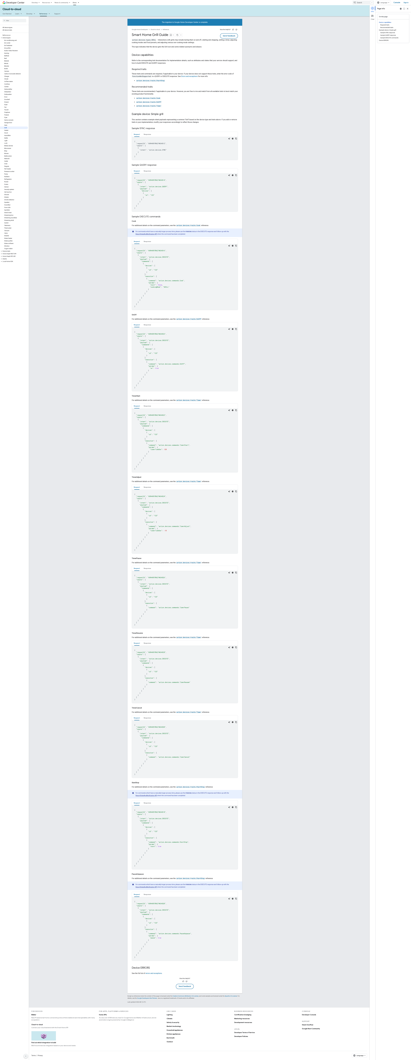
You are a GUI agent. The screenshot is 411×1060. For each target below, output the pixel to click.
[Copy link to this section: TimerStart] (143, 396)
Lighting (170, 1015)
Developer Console (309, 1015)
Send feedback (229, 36)
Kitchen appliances (173, 1034)
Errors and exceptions (189, 76)
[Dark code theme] (232, 138)
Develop (35, 3)
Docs (75, 3)
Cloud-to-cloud (12, 9)
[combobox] (363, 2)
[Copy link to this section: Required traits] (148, 69)
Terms (33, 1055)
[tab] (137, 134)
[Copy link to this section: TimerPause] (144, 558)
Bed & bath (170, 1038)
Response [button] (147, 134)
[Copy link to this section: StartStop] (142, 782)
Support (57, 14)
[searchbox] (14, 20)
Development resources (243, 1022)
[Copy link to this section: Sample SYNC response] (157, 128)
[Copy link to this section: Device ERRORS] (152, 968)
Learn (17, 14)
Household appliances (175, 1030)
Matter (33, 1015)
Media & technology (174, 1026)
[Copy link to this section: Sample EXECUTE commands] (162, 217)
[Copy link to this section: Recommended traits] (155, 87)
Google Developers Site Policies (147, 998)
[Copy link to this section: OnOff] (139, 315)
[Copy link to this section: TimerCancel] (144, 708)
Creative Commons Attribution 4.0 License (185, 996)
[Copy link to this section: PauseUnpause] (146, 874)
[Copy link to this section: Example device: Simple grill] (165, 114)
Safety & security (173, 1022)
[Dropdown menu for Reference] (49, 13)
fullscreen (404, 8)
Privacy (40, 1055)
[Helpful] (233, 29)
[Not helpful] (236, 29)
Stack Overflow (307, 1025)
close (407, 8)
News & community (61, 3)
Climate (169, 1019)
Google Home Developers (140, 29)
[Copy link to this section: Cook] (138, 221)
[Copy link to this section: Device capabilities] (155, 55)
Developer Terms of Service (244, 1032)
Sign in (406, 2)
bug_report (400, 8)
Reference (43, 14)
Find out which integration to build (43, 1043)
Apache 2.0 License (231, 996)
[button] (14, 38)
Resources (46, 3)
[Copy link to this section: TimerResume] (145, 633)
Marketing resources (242, 1019)
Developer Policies (241, 1036)
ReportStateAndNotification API (146, 234)
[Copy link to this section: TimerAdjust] (144, 477)
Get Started (7, 14)
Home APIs (103, 1015)
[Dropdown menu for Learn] (21, 13)
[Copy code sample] (236, 138)
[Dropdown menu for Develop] (35, 13)
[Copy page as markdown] (177, 35)
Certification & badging (242, 1015)
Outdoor (170, 1042)
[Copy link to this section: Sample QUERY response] (158, 165)
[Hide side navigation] (26, 1056)
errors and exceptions (154, 973)
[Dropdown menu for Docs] (79, 2)
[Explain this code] (229, 138)
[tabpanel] (185, 148)
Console (396, 2)
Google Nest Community (311, 1029)
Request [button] (137, 134)
